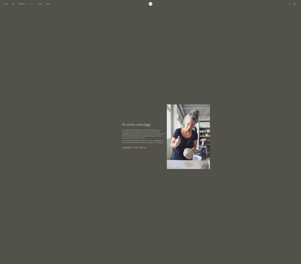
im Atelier (135, 147)
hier (145, 147)
